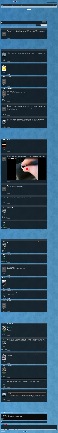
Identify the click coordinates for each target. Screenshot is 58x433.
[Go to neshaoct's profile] (2, 22)
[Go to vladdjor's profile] (4, 109)
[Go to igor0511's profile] (4, 343)
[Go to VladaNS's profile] (4, 357)
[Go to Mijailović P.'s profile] (4, 223)
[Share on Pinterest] (6, 424)
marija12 (4, 76)
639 (4, 58)
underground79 (4, 277)
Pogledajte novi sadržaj (4, 5)
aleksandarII (4, 264)
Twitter (54, 7)
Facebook (52, 7)
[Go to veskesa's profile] (4, 34)
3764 (4, 346)
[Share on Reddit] (5, 424)
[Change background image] (56, 5)
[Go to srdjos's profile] (4, 93)
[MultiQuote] (7, 38)
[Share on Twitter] (1, 424)
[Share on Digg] (3, 424)
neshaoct (4, 139)
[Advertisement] (29, 15)
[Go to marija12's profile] (4, 81)
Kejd (3, 389)
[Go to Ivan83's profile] (4, 122)
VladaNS (4, 352)
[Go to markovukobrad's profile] (4, 189)
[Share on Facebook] (2, 424)
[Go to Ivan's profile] (4, 211)
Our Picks (23, 5)
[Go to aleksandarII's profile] (4, 269)
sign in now (15, 416)
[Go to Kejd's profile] (4, 395)
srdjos (4, 88)
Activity (14, 5)
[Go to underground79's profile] (4, 282)
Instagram (55, 7)
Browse (10, 5)
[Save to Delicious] (4, 424)
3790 (4, 200)
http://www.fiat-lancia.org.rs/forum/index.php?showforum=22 (14, 142)
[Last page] (12, 412)
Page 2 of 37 (15, 412)
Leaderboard (18, 5)
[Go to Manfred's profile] (4, 68)
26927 (4, 214)
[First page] (1, 412)
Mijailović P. (4, 254)
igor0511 (4, 365)
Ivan (3, 323)
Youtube (56, 7)
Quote (9, 74)
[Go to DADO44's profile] (4, 159)
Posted (9, 63)
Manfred (4, 63)
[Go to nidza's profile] (4, 55)
